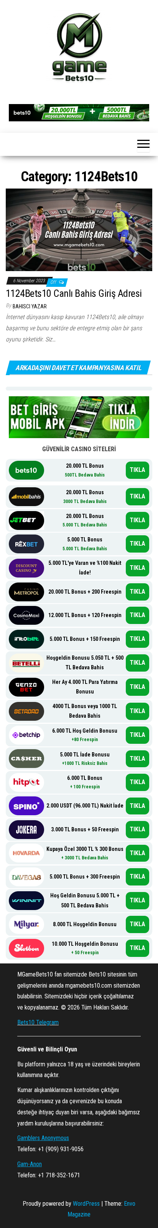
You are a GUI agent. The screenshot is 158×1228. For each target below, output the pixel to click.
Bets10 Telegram (38, 1022)
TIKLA (137, 469)
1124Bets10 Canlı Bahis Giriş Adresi (74, 293)
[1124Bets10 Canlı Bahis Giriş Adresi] (79, 229)
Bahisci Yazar (30, 306)
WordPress (86, 1203)
